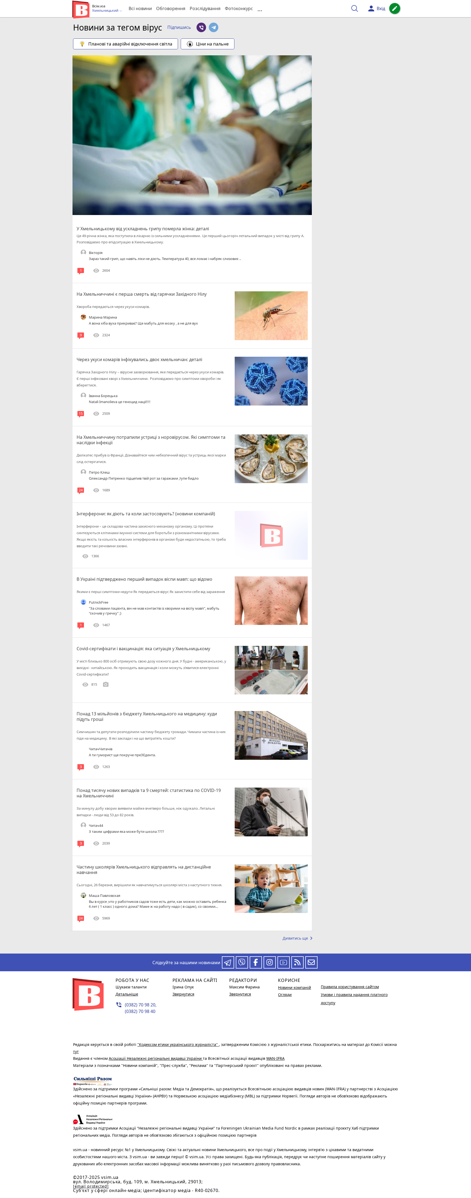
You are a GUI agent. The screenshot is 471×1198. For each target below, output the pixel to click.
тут (76, 1051)
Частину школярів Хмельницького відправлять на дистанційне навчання (144, 869)
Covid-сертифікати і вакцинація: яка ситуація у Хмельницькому (143, 649)
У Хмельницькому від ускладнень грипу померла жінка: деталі (143, 229)
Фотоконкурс (239, 8)
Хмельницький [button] (105, 10)
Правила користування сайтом (350, 986)
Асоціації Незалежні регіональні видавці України (156, 1058)
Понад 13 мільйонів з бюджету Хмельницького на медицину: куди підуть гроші (147, 716)
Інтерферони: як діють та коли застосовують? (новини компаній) (146, 514)
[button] (179, 27)
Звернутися (183, 994)
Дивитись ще (299, 938)
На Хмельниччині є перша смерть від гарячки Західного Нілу (142, 294)
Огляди (285, 994)
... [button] (259, 8)
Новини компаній (294, 987)
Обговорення (170, 8)
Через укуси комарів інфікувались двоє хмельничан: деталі (139, 359)
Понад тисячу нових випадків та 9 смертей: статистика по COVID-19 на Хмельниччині (149, 793)
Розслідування (205, 8)
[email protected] (90, 1186)
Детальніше (127, 994)
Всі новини (140, 8)
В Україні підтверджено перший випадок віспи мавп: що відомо (144, 579)
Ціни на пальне (212, 44)
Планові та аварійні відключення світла (130, 44)
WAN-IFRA (275, 1058)
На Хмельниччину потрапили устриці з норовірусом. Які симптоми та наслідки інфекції (151, 440)
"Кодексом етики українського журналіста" (178, 1044)
